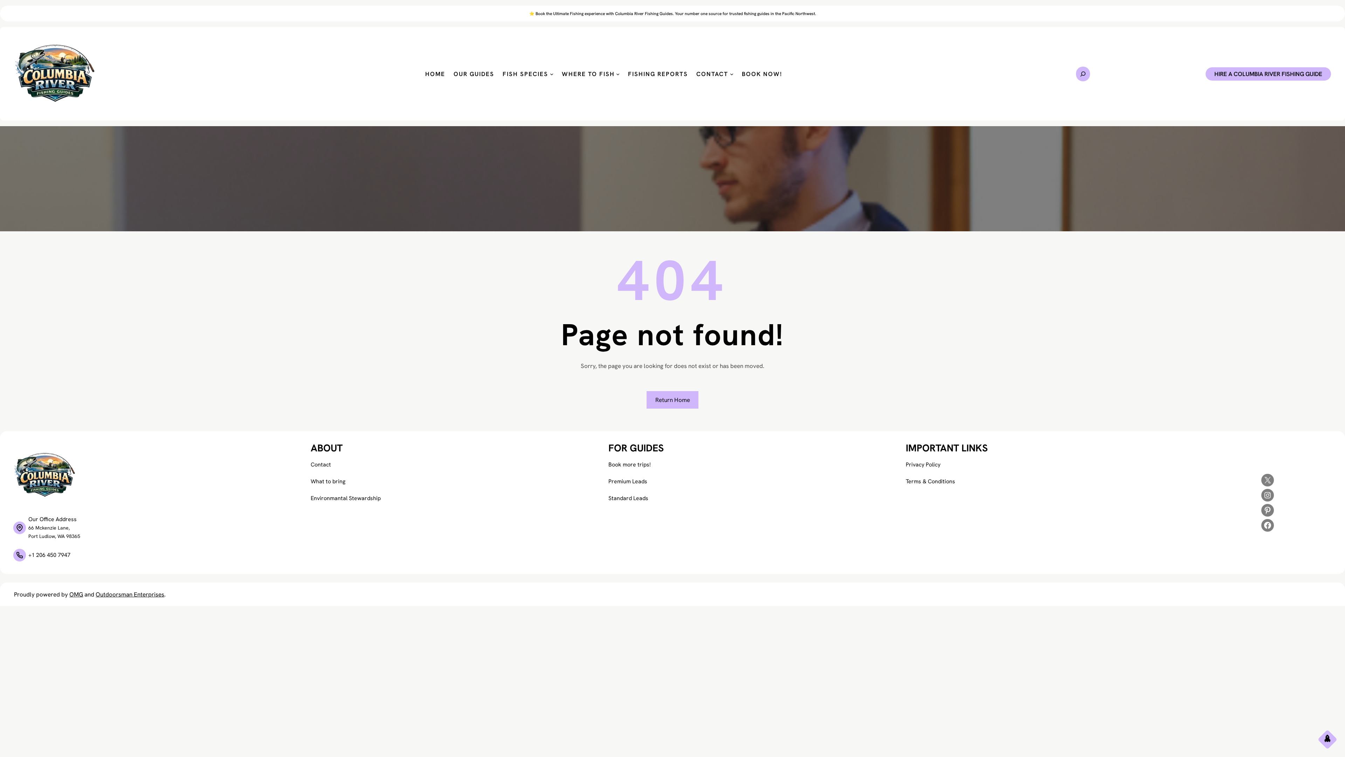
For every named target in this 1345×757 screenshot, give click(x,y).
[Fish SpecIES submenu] (551, 74)
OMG (76, 594)
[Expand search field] (1083, 74)
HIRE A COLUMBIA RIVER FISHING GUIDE (1268, 74)
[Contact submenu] (731, 74)
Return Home (672, 400)
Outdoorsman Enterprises (130, 594)
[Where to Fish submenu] (618, 74)
